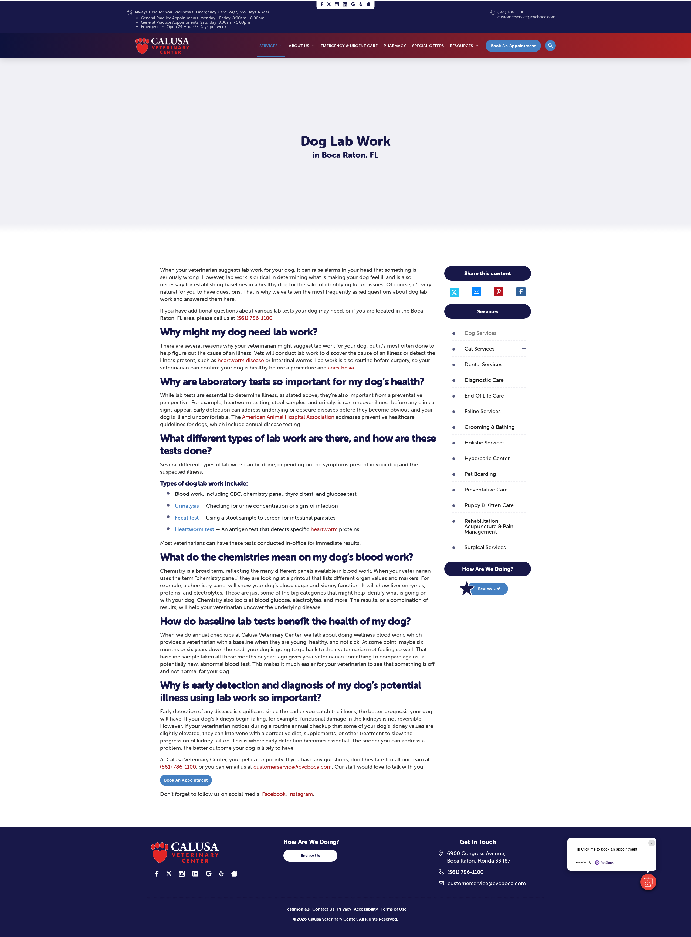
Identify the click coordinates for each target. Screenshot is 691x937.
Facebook (274, 793)
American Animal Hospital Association (288, 416)
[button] (550, 45)
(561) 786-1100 (510, 12)
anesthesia (341, 367)
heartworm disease (241, 360)
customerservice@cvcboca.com (526, 16)
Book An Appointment (186, 780)
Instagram (300, 793)
